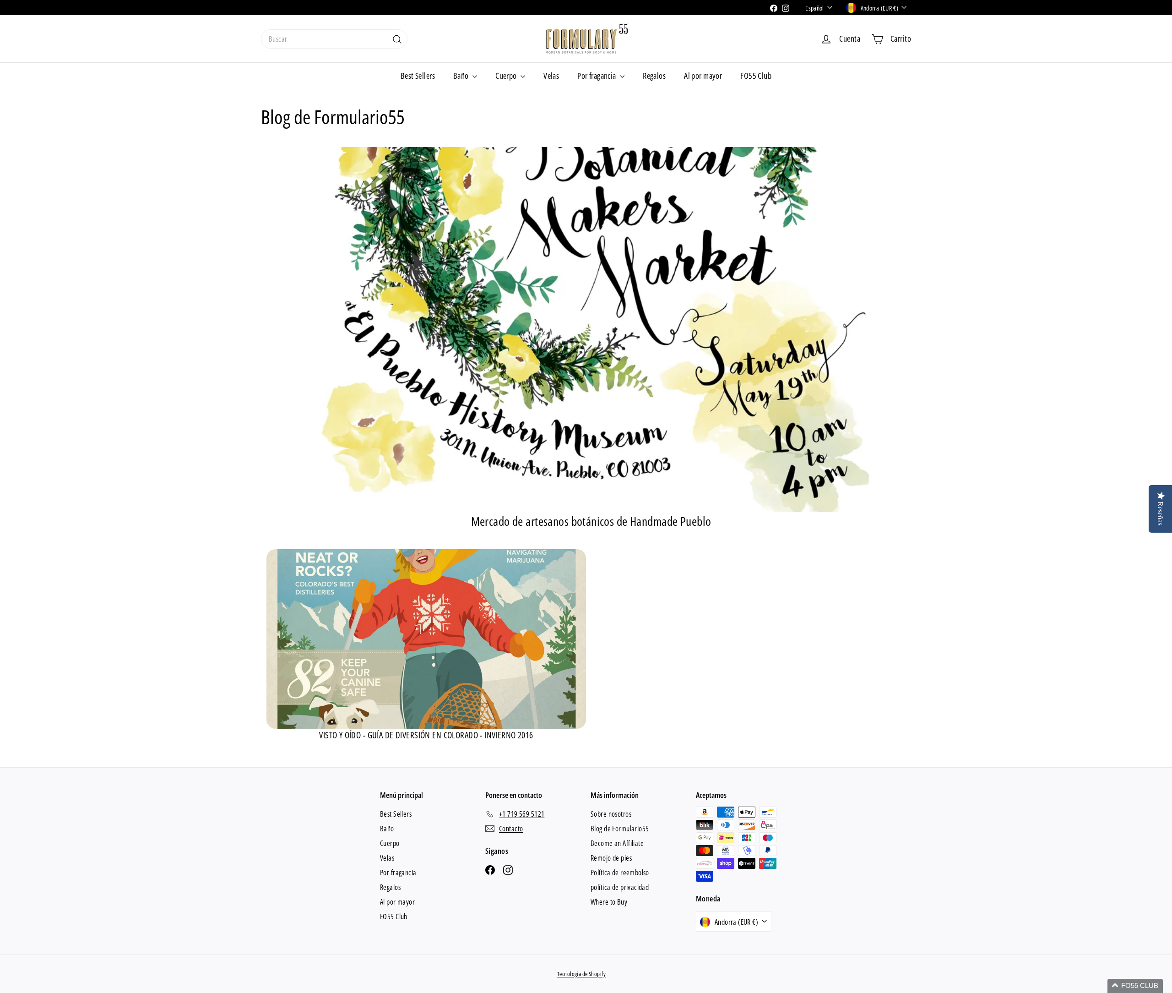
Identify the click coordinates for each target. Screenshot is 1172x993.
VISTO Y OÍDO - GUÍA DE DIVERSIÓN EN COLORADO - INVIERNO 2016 (426, 735)
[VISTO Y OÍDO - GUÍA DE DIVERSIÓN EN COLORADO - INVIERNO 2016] (426, 639)
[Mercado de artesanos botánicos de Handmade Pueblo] (591, 330)
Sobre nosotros (611, 814)
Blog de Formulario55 (620, 829)
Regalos (654, 75)
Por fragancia (597, 75)
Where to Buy (609, 902)
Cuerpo (506, 75)
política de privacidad (620, 887)
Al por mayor (703, 75)
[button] (1135, 986)
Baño (461, 75)
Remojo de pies (611, 858)
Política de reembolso (620, 873)
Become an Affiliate (617, 843)
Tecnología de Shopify (581, 974)
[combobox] (334, 39)
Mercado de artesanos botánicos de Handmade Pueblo (591, 521)
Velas (551, 75)
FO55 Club (755, 75)
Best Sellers (418, 75)
